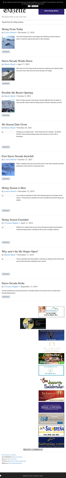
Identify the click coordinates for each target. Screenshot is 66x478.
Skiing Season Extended (15, 219)
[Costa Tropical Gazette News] (14, 9)
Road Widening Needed (15, 463)
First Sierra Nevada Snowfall (18, 156)
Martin (3, 455)
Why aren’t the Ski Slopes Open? (20, 251)
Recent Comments (33, 449)
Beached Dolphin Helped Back (18, 461)
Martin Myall (9, 64)
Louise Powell (10, 32)
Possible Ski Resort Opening (17, 92)
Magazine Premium (28, 475)
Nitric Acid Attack (11, 455)
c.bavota (40, 475)
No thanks (35, 6)
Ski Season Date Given (14, 124)
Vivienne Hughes (11, 223)
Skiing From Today (12, 29)
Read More (6, 51)
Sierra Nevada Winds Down (17, 61)
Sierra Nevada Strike (13, 283)
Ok (29, 6)
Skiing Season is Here (14, 188)
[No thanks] (64, 4)
